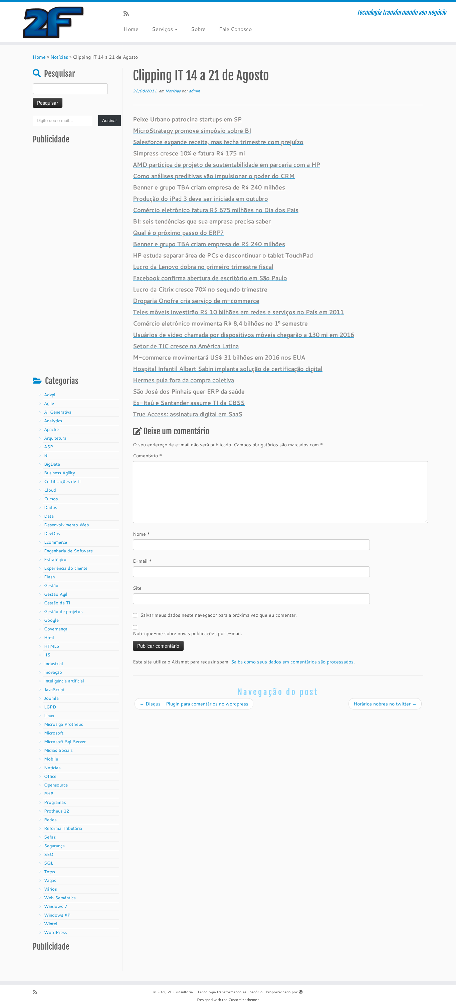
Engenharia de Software (68, 551)
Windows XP (57, 915)
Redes (50, 820)
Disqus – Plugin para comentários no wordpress (194, 703)
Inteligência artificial (64, 681)
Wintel (50, 924)
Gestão (51, 585)
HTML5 (51, 646)
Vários (50, 889)
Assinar (109, 120)
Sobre (198, 29)
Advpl (49, 395)
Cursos (51, 499)
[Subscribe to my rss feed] (128, 13)
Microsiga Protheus (63, 724)
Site (137, 588)
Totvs (49, 872)
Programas (55, 802)
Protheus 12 (56, 811)
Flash (49, 577)
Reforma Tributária (63, 828)
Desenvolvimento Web (66, 525)
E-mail (142, 561)
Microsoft (53, 733)
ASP (48, 447)
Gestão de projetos (63, 611)
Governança (55, 629)
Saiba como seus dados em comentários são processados (292, 661)
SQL (48, 863)
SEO (48, 854)
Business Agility (59, 473)
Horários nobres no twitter (385, 703)
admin (194, 91)
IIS (47, 655)
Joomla (51, 698)
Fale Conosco (235, 29)
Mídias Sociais (58, 750)
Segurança (54, 846)
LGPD (50, 707)
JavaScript (54, 689)
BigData (52, 464)
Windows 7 (55, 906)
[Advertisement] (77, 264)
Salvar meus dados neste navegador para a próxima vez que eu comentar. (218, 615)
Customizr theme (242, 999)
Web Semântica (60, 898)
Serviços (163, 29)
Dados (50, 507)
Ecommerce (55, 542)
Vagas (50, 880)
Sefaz (50, 837)
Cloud (50, 490)
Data (49, 516)
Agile (49, 403)
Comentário (147, 455)
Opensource (56, 785)
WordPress (55, 932)
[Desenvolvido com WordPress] (300, 990)
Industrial (53, 663)
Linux (49, 715)
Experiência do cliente (65, 568)
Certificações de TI (63, 481)
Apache (51, 429)
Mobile (51, 759)
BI (46, 455)
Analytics (53, 421)
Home (131, 29)
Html (49, 637)
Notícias (59, 57)
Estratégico (55, 559)
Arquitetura (55, 438)
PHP (48, 794)
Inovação (53, 672)
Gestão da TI (57, 603)
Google (51, 620)
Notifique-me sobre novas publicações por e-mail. (187, 633)
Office (50, 776)
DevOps (52, 533)
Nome (141, 534)
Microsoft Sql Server (65, 741)
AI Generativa (57, 412)
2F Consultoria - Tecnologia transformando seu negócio (215, 992)
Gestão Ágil (55, 594)
